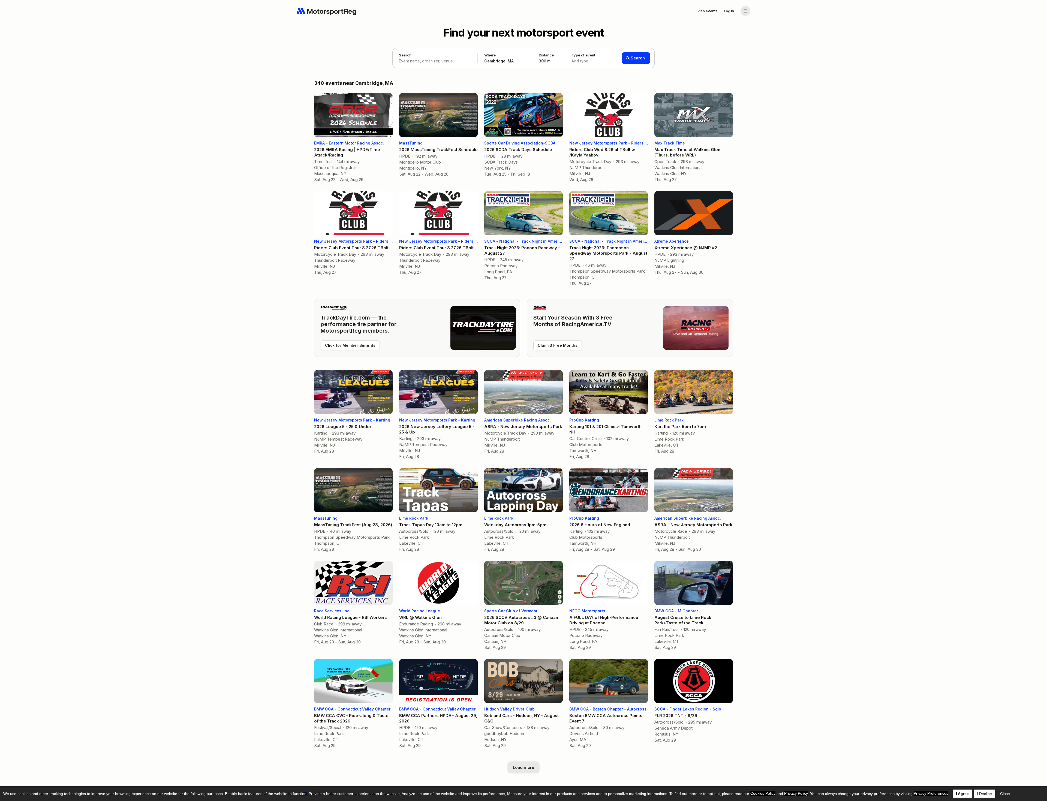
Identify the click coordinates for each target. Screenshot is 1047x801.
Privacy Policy (796, 793)
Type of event (583, 58)
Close (1005, 793)
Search (405, 55)
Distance (546, 58)
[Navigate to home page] (327, 10)
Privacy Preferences (931, 793)
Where (490, 55)
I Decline (984, 793)
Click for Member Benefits (350, 345)
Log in (729, 11)
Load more (523, 767)
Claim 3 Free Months (557, 345)
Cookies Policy (762, 793)
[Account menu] (745, 11)
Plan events (707, 11)
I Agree (962, 793)
